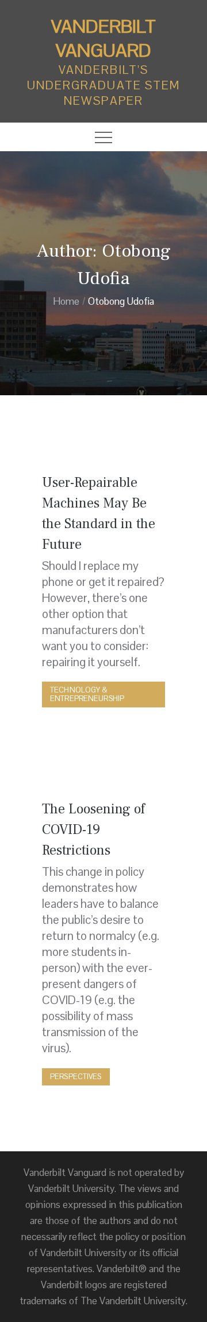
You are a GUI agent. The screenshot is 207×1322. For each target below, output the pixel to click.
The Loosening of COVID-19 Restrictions (93, 829)
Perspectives (76, 1076)
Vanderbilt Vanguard (103, 38)
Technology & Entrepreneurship (87, 694)
